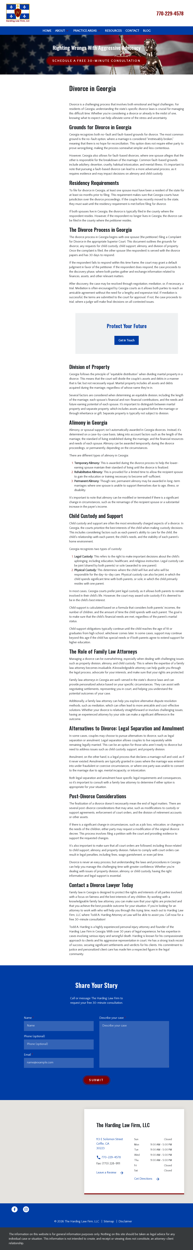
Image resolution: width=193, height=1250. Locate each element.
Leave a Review (106, 1172)
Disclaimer (125, 1221)
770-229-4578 (111, 1157)
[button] (67, 30)
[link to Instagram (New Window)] (26, 1209)
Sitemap (109, 1221)
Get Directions (143, 1178)
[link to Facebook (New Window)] (14, 1209)
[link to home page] (18, 13)
